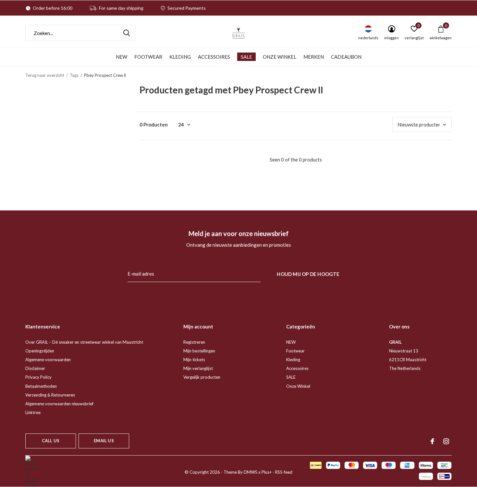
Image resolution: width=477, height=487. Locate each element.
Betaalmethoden (41, 386)
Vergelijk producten (201, 377)
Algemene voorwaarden (48, 359)
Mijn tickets (194, 359)
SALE (246, 57)
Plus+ (267, 472)
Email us (104, 440)
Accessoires (214, 57)
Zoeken (126, 33)
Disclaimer (35, 368)
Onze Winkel (279, 57)
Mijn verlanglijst (198, 368)
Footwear (148, 57)
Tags (74, 75)
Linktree (33, 412)
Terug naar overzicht (44, 75)
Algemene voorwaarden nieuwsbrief (59, 403)
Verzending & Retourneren (50, 395)
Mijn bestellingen (199, 350)
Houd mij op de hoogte (308, 274)
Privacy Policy (38, 377)
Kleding (180, 57)
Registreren (194, 342)
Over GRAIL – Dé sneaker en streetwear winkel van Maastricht (84, 342)
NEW (121, 57)
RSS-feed (283, 472)
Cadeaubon (346, 57)
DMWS (250, 472)
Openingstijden (39, 350)
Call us (50, 440)
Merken (313, 57)
